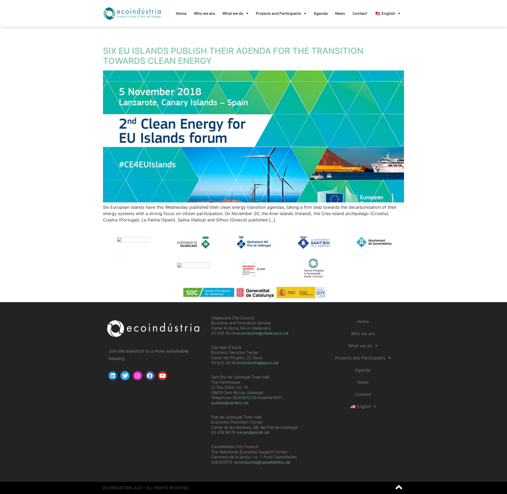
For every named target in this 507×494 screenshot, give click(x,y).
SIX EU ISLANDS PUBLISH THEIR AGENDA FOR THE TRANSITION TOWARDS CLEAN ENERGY (233, 56)
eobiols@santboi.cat (229, 402)
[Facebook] (150, 375)
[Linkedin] (112, 375)
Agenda (321, 13)
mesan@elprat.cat (252, 432)
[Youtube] (162, 375)
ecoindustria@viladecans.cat (261, 333)
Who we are (204, 13)
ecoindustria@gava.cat (257, 362)
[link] (245, 397)
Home (181, 13)
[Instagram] (137, 375)
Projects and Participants (278, 13)
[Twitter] (125, 375)
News (340, 13)
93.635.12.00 (245, 397)
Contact (360, 13)
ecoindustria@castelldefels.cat (262, 462)
